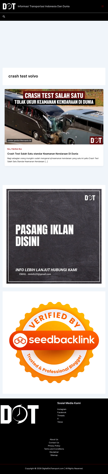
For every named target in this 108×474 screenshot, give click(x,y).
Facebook (61, 412)
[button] (4, 17)
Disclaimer (54, 452)
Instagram (61, 409)
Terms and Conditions (54, 449)
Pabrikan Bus (16, 149)
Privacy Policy (54, 446)
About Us (54, 439)
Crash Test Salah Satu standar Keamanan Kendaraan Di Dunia (42, 153)
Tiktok (60, 422)
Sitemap (54, 455)
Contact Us (54, 442)
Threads (61, 415)
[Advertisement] (54, 40)
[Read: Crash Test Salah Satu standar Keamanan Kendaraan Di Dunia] (54, 116)
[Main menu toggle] (102, 6)
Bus (8, 149)
